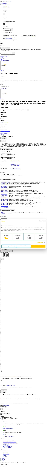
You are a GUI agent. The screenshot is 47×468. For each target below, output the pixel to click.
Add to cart (4, 138)
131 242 (9, 1)
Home (1, 57)
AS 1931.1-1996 (4, 190)
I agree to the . (7, 385)
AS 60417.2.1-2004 (4, 184)
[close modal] (4, 24)
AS (1, 59)
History (3, 172)
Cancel (4, 28)
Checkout (4, 392)
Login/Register (7, 30)
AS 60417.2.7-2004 (4, 199)
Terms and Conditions (7, 447)
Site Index (5, 456)
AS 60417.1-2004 (4, 206)
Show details (40, 242)
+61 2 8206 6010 (10, 436)
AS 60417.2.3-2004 (4, 183)
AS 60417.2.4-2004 (4, 204)
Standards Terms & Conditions (9, 440)
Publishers (2, 58)
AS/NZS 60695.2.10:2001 (4, 193)
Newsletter (5, 451)
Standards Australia (4, 122)
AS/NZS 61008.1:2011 (4, 60)
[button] (6, 251)
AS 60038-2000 (4, 187)
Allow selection (23, 246)
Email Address (17, 35)
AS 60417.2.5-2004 (4, 203)
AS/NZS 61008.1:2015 (5, 131)
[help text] (1, 84)
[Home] (4, 4)
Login (4, 38)
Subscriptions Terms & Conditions (9, 442)
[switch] (17, 238)
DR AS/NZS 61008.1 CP (15, 164)
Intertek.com (4, 3)
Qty (1, 257)
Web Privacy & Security (7, 446)
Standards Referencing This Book (8, 210)
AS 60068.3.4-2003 (4, 202)
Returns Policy (6, 444)
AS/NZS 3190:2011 (3, 213)
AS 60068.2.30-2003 (5, 182)
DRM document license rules (11, 376)
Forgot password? (33, 36)
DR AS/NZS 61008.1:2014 (15, 168)
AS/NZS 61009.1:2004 (3, 197)
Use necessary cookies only (9, 246)
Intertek (4, 455)
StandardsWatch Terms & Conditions (10, 443)
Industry (3, 216)
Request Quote (3, 406)
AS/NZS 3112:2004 (4, 186)
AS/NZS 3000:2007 (5, 191)
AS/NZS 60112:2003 (5, 207)
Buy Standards (6, 6)
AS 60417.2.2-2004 (4, 188)
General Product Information (7, 149)
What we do (5, 453)
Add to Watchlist (3, 88)
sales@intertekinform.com (8, 428)
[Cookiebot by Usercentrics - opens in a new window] (40, 221)
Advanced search (3, 56)
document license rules (10, 385)
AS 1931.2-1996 (4, 195)
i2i (0, 3)
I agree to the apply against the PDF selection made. (16, 376)
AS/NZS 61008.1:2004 (14, 165)
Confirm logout (9, 28)
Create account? (9, 38)
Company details (6, 454)
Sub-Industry (4, 219)
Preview (2, 70)
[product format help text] (7, 249)
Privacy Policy (6, 445)
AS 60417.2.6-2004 (4, 200)
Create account (6, 405)
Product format (3, 249)
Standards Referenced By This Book (8, 179)
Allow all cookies (38, 246)
